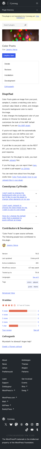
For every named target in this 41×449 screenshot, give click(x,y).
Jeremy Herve (11, 49)
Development (9, 81)
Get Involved (27, 379)
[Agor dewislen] (37, 3)
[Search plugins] (25, 25)
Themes (25, 364)
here (34, 165)
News (4, 364)
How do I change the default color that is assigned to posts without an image (14, 218)
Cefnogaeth (9, 86)
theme (36, 287)
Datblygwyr (6, 386)
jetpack (35, 282)
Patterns (25, 372)
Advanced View (8, 293)
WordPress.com (9, 397)
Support (5, 383)
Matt (5, 401)
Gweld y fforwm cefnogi (12, 346)
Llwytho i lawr (9, 55)
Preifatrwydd (7, 372)
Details (7, 64)
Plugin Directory (8, 10)
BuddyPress (8, 409)
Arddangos (26, 360)
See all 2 (36, 277)
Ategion (25, 368)
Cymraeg (10, 419)
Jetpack (12, 160)
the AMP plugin (24, 125)
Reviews (7, 69)
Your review (7, 330)
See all (36, 330)
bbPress (6, 405)
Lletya (4, 368)
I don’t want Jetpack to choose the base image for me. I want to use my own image (14, 208)
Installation (8, 75)
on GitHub (25, 168)
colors (29, 282)
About (4, 360)
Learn (4, 379)
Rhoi (24, 386)
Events (24, 383)
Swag (25, 390)
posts (30, 287)
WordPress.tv (8, 390)
